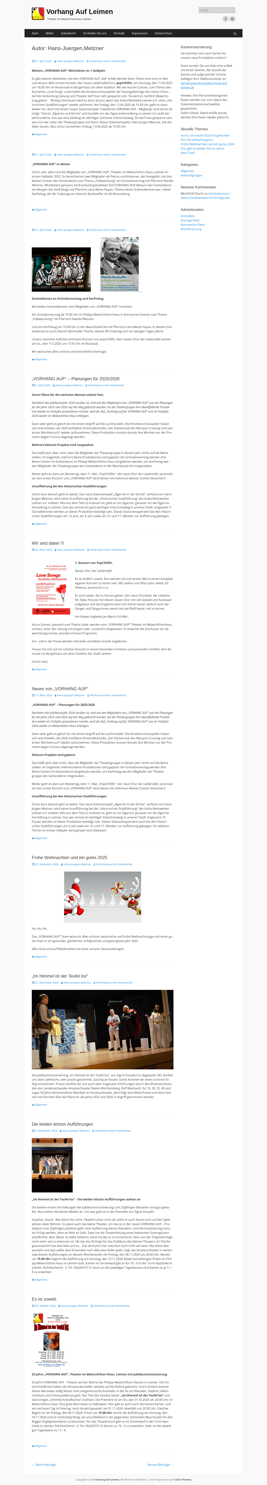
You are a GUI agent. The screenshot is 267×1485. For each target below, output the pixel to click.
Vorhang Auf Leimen (79, 11)
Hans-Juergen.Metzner (70, 61)
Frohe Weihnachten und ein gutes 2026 (207, 144)
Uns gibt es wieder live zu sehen (202, 148)
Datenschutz (163, 33)
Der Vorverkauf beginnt (197, 140)
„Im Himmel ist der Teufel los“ (60, 976)
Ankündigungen (191, 175)
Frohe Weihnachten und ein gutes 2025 (69, 857)
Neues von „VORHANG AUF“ (60, 688)
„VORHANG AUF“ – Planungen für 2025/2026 (76, 378)
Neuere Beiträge (160, 1465)
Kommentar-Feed (193, 225)
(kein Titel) (188, 153)
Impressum (139, 33)
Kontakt (119, 33)
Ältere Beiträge (44, 1465)
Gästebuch (68, 33)
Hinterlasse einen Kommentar (107, 61)
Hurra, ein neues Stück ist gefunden (205, 135)
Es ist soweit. (44, 1299)
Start (35, 33)
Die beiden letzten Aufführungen (62, 1124)
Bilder (50, 33)
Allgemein (41, 134)
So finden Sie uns (95, 33)
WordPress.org (191, 229)
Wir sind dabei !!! (48, 543)
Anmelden (188, 216)
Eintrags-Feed (190, 220)
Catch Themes (182, 1479)
